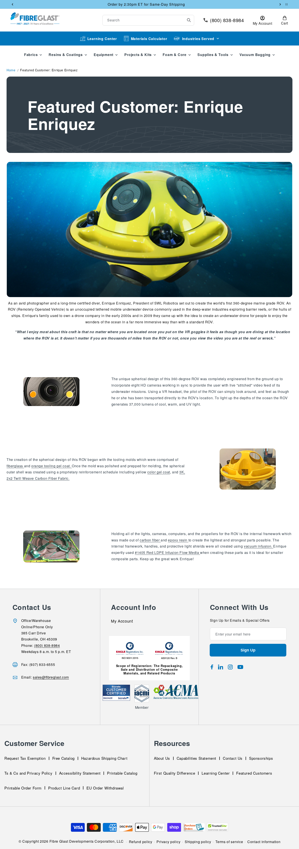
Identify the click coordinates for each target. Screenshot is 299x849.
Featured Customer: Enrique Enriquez (48, 70)
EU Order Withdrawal (105, 787)
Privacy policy (168, 841)
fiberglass (15, 465)
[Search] (189, 20)
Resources (172, 743)
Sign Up (248, 650)
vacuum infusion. (258, 546)
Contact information (263, 841)
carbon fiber (150, 540)
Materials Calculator (149, 38)
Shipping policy (198, 841)
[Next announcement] (280, 4)
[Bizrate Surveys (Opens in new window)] (124, 698)
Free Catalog (63, 758)
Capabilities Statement (196, 758)
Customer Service (34, 743)
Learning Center (102, 38)
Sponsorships (261, 758)
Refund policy (140, 841)
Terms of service (229, 841)
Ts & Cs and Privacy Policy (28, 773)
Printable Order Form (23, 787)
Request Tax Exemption (25, 758)
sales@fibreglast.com (51, 677)
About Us (162, 758)
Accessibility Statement (80, 773)
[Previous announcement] (12, 4)
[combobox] (148, 20)
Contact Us (233, 758)
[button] (284, 20)
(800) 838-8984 (47, 645)
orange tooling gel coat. (51, 465)
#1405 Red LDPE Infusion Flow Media (167, 552)
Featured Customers (254, 773)
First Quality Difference (174, 773)
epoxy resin (178, 540)
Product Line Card (64, 787)
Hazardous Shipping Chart (104, 758)
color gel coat (158, 471)
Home (11, 70)
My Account (122, 621)
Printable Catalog (122, 773)
